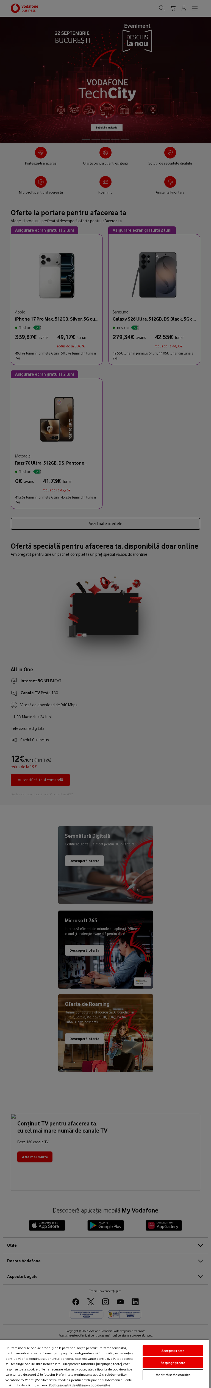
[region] (104, 1363)
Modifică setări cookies (173, 1375)
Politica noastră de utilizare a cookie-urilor (79, 1385)
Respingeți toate (173, 1363)
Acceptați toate (173, 1351)
